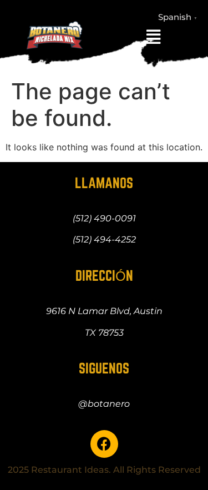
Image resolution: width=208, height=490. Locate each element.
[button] (153, 36)
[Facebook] (104, 444)
